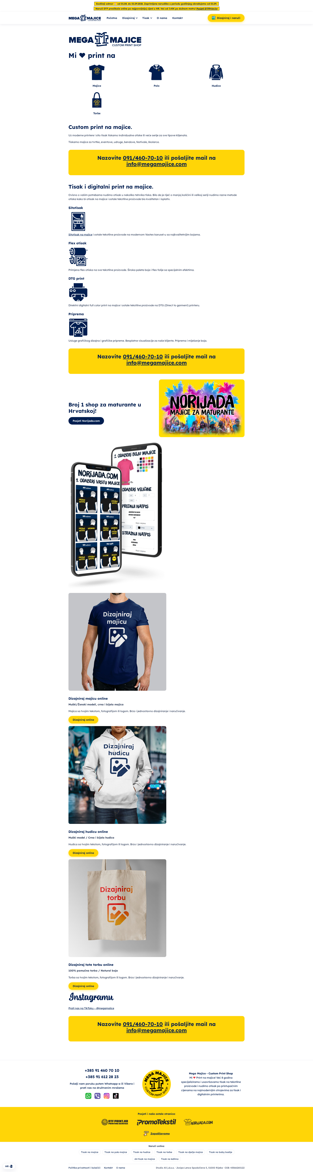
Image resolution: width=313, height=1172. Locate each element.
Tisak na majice (89, 1152)
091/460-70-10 (143, 158)
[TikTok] (115, 1096)
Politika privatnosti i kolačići (84, 1167)
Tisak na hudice (141, 1152)
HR (7, 1166)
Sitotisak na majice (80, 234)
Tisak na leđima (170, 1158)
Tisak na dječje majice (190, 1152)
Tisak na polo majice (115, 1152)
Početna (112, 18)
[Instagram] (106, 1096)
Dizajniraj (128, 18)
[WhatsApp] (88, 1096)
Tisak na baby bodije (220, 1152)
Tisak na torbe (164, 1152)
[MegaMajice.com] (84, 18)
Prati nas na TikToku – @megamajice (91, 1008)
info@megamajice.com (156, 164)
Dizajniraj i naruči (228, 18)
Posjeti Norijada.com (86, 420)
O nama (162, 18)
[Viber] (97, 1096)
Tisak (145, 18)
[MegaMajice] (156, 1084)
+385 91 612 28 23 (102, 1076)
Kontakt (177, 18)
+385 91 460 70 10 (102, 1070)
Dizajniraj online (83, 719)
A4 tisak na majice (144, 1158)
